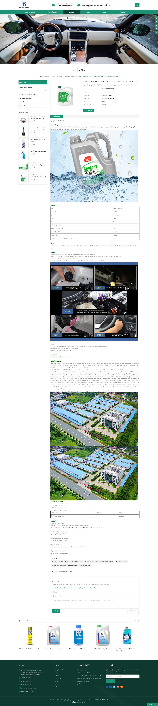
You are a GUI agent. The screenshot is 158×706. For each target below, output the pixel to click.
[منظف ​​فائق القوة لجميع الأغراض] (23, 155)
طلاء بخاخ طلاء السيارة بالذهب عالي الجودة (38, 140)
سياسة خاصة (58, 689)
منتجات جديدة (22, 102)
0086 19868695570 (64, 6)
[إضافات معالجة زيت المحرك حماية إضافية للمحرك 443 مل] (102, 635)
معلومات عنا (52, 12)
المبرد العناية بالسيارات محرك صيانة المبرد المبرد (65, 565)
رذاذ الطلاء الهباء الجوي (25, 98)
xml (56, 687)
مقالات (56, 681)
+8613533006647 (26, 678)
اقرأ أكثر (33, 121)
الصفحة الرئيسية (30, 12)
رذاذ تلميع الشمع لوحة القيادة (83, 673)
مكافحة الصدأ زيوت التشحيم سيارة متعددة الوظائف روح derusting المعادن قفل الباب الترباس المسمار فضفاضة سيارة (125, 650)
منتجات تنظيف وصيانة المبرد (70, 76)
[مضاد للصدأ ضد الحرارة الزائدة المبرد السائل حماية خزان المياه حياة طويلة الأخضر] (23, 179)
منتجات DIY (22, 106)
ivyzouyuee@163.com (27, 691)
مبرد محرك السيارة (122, 561)
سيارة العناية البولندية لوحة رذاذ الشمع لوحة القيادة (89, 678)
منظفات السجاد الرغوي (82, 684)
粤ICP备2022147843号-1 (101, 700)
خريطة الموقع (58, 684)
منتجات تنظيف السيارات (25, 87)
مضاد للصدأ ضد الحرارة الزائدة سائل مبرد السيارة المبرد (99, 561)
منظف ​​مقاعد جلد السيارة (83, 681)
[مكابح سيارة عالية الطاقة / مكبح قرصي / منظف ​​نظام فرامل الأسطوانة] (23, 167)
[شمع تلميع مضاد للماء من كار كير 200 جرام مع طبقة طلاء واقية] (23, 120)
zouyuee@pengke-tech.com (92, 6)
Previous (135, 620)
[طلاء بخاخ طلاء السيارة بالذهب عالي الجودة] (23, 143)
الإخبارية (105, 12)
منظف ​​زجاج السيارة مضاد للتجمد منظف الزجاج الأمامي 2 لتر (76, 650)
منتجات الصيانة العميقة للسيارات (28, 94)
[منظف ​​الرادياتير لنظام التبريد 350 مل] (30, 635)
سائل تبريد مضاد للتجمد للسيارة (74, 561)
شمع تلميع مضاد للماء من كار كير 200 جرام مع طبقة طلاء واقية (38, 117)
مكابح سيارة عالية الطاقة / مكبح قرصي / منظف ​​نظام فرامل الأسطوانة (38, 164)
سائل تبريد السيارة (85, 565)
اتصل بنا (123, 12)
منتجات (71, 12)
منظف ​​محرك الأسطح (82, 670)
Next (138, 620)
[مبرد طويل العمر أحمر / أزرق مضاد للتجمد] (54, 635)
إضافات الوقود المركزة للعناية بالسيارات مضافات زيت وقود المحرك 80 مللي (38, 129)
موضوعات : (75, 588)
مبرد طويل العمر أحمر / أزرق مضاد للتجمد (53, 649)
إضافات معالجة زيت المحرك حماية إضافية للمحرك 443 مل (101, 650)
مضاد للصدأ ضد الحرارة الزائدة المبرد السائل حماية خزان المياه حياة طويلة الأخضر (72, 588)
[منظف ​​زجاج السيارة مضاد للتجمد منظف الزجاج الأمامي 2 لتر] (78, 635)
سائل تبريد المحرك (58, 561)
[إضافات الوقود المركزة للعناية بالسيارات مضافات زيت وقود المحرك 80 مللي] (23, 132)
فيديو (88, 12)
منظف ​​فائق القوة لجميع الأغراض (38, 151)
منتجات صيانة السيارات (56, 76)
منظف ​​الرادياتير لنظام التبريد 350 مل (63, 571)
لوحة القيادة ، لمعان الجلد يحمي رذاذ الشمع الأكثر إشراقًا (89, 675)
